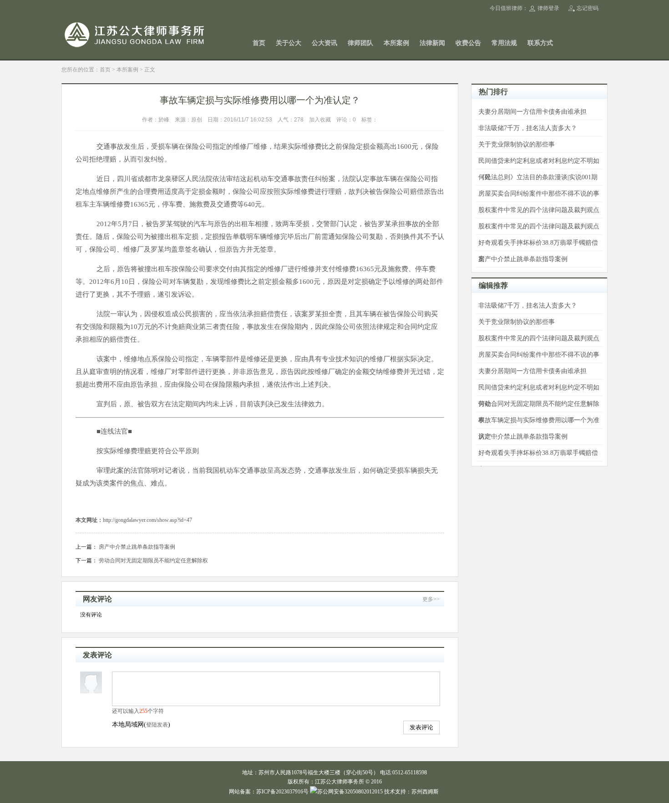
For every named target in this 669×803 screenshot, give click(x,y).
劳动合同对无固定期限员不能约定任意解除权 (153, 560)
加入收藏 (320, 119)
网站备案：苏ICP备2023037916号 (269, 791)
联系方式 (540, 43)
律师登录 (548, 8)
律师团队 (360, 43)
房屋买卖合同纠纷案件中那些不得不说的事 (538, 193)
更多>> (431, 599)
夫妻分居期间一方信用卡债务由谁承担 (532, 111)
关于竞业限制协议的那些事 (516, 144)
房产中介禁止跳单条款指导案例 (137, 547)
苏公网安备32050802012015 (350, 791)
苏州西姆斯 (425, 791)
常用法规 (504, 43)
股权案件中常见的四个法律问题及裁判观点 (538, 210)
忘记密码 (587, 8)
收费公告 (468, 43)
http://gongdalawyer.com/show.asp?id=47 (147, 520)
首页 (259, 43)
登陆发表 (157, 725)
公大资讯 (324, 43)
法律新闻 (432, 43)
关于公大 (288, 43)
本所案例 (396, 43)
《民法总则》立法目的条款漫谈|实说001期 (538, 177)
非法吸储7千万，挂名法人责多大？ (527, 128)
